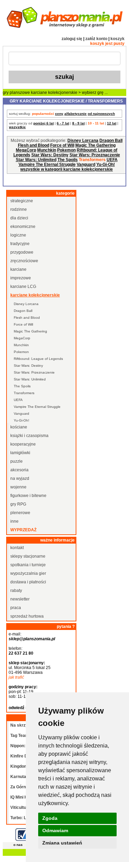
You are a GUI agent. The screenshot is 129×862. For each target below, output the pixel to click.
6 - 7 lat (63, 123)
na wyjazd (19, 478)
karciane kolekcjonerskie (54, 92)
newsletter (20, 599)
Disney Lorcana (82, 140)
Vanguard (86, 164)
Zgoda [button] (49, 818)
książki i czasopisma (29, 435)
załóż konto (96, 38)
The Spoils (67, 159)
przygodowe (21, 252)
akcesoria (19, 470)
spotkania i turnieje (28, 564)
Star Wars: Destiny (49, 155)
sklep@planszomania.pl (32, 638)
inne (14, 521)
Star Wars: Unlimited (36, 159)
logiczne (18, 235)
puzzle (16, 461)
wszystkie (17, 127)
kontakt (17, 547)
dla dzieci (19, 218)
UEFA (112, 159)
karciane (18, 269)
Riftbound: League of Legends (38, 359)
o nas (18, 845)
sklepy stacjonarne (27, 556)
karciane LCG (23, 286)
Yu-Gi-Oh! (105, 164)
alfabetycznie (75, 114)
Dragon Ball (110, 140)
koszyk (117, 38)
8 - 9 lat (78, 123)
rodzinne (18, 209)
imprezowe (20, 278)
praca (15, 607)
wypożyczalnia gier (28, 573)
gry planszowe (16, 92)
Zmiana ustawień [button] (62, 843)
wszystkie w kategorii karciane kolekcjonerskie (66, 169)
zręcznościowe (24, 260)
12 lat (111, 123)
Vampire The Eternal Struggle (47, 164)
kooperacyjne (23, 444)
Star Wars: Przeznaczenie (94, 155)
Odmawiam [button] (55, 830)
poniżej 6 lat (43, 123)
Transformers (24, 393)
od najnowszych (101, 114)
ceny (59, 114)
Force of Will (62, 145)
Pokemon (66, 150)
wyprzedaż (23, 529)
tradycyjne (20, 243)
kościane (18, 427)
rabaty (16, 590)
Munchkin (46, 150)
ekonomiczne (22, 226)
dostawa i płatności (28, 582)
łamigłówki (20, 452)
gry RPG (18, 504)
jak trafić (16, 677)
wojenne (18, 487)
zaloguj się (72, 38)
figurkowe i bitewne (28, 495)
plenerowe (20, 512)
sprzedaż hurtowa (27, 616)
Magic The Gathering (95, 145)
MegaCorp (26, 150)
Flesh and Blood (33, 145)
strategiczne (21, 200)
